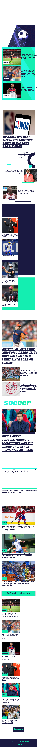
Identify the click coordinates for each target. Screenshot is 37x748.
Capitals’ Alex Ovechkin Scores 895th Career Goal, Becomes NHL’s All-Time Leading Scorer (18, 528)
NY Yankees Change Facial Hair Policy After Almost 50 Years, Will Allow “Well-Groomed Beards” (28, 388)
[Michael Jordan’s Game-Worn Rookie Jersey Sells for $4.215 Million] (10, 192)
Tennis (4, 550)
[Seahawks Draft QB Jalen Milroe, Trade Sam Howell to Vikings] (10, 225)
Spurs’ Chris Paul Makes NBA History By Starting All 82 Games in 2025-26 (26, 154)
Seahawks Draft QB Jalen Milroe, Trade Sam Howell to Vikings (10, 235)
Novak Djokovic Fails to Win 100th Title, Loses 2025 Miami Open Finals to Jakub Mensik (17, 555)
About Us (12, 741)
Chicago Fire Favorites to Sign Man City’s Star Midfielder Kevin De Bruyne (10, 615)
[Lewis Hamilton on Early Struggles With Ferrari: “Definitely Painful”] (10, 711)
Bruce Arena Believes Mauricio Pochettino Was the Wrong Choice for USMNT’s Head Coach (17, 443)
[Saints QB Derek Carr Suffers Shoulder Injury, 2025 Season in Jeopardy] (10, 270)
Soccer (5, 62)
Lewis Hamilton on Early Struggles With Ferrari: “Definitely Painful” (9, 721)
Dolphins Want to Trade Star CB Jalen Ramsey (8, 257)
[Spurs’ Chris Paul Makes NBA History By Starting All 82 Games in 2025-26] (10, 157)
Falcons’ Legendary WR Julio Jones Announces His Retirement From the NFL (10, 303)
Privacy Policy (25, 741)
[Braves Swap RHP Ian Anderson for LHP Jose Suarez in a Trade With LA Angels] (10, 373)
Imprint (20, 744)
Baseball (6, 79)
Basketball (6, 95)
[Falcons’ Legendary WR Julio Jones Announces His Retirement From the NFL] (10, 292)
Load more (18, 729)
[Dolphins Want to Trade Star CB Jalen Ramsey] (10, 246)
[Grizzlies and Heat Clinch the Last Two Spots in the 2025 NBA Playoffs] (19, 122)
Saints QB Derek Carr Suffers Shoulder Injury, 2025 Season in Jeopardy (9, 280)
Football (4, 673)
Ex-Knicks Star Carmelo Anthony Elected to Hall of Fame (13, 171)
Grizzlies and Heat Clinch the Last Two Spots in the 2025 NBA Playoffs (18, 142)
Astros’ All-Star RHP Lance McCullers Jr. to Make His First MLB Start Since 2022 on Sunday (10, 636)
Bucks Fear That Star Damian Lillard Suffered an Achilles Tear (10, 658)
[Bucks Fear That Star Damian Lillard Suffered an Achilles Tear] (11, 90)
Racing (4, 717)
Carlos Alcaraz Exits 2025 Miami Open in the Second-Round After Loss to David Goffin (18, 583)
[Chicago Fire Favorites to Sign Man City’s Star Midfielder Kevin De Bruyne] (11, 56)
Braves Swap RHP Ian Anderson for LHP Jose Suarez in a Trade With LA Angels (28, 373)
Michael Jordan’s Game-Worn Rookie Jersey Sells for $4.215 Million (26, 191)
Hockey (4, 523)
